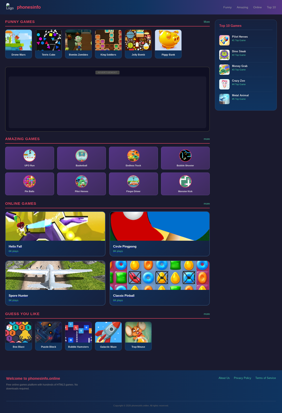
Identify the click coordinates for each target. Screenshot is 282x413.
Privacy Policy (242, 378)
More (207, 21)
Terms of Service (265, 378)
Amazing (242, 7)
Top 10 (271, 7)
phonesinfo (29, 7)
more (207, 138)
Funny (227, 7)
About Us (224, 378)
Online (257, 7)
